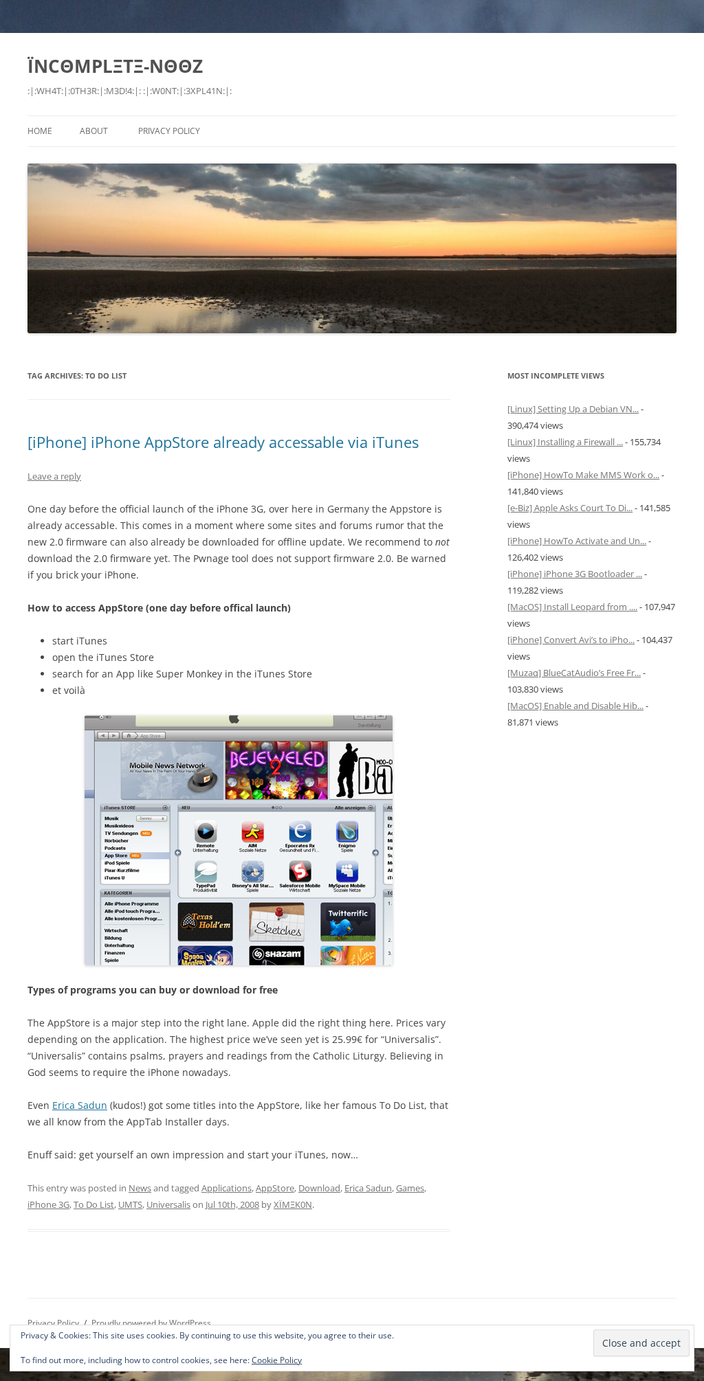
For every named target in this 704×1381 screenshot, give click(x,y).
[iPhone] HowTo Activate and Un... (576, 541)
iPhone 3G (48, 1204)
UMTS (130, 1204)
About (94, 131)
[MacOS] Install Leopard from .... (572, 606)
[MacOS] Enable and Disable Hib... (575, 705)
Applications (226, 1188)
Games (410, 1188)
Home (40, 131)
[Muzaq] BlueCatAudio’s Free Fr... (574, 672)
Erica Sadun (79, 1105)
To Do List (94, 1204)
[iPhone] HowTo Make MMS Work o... (583, 475)
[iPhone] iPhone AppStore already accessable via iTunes (223, 441)
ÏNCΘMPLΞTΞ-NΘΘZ (115, 66)
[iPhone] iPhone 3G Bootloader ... (574, 574)
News (140, 1188)
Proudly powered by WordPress (151, 1323)
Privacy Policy (169, 131)
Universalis (168, 1204)
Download (319, 1188)
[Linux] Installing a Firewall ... (565, 442)
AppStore (275, 1188)
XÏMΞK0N (293, 1204)
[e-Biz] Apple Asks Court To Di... (569, 508)
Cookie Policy (277, 1360)
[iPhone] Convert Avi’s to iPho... (571, 639)
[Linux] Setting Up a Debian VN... (573, 409)
